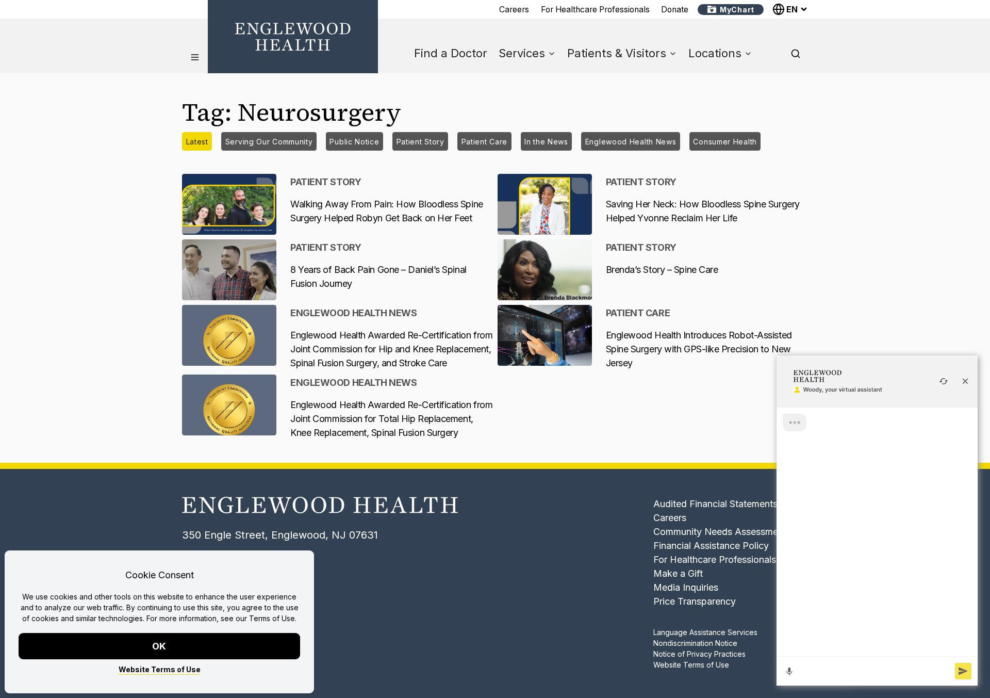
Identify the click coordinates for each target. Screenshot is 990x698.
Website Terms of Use (160, 669)
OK (159, 646)
